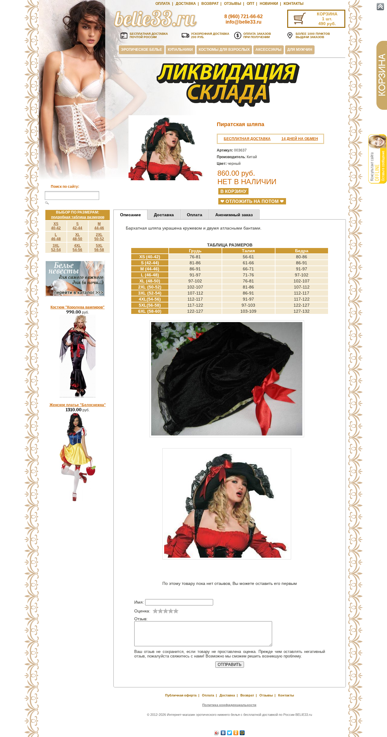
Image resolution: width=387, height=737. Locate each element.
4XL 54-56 (77, 247)
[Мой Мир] (242, 733)
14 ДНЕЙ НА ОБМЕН (299, 139)
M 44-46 (99, 226)
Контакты (294, 4)
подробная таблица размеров (77, 217)
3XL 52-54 (56, 247)
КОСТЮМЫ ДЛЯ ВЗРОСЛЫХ (224, 49)
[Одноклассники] (236, 733)
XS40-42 (56, 226)
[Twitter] (229, 733)
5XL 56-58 (99, 247)
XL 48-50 (77, 237)
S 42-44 (77, 226)
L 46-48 (56, 237)
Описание (130, 214)
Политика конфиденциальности (229, 705)
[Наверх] (380, 6)
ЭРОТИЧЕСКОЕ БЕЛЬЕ (141, 49)
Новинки (269, 4)
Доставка (186, 4)
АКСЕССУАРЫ (268, 49)
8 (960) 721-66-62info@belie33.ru (243, 19)
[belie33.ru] (155, 27)
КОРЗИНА (327, 13)
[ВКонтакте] (223, 733)
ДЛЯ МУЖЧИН (299, 49)
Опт (250, 4)
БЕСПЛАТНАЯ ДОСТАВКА (247, 139)
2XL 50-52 (99, 237)
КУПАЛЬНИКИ (180, 49)
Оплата (162, 4)
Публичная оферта (181, 695)
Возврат (210, 4)
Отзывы (232, 4)
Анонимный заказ (234, 214)
